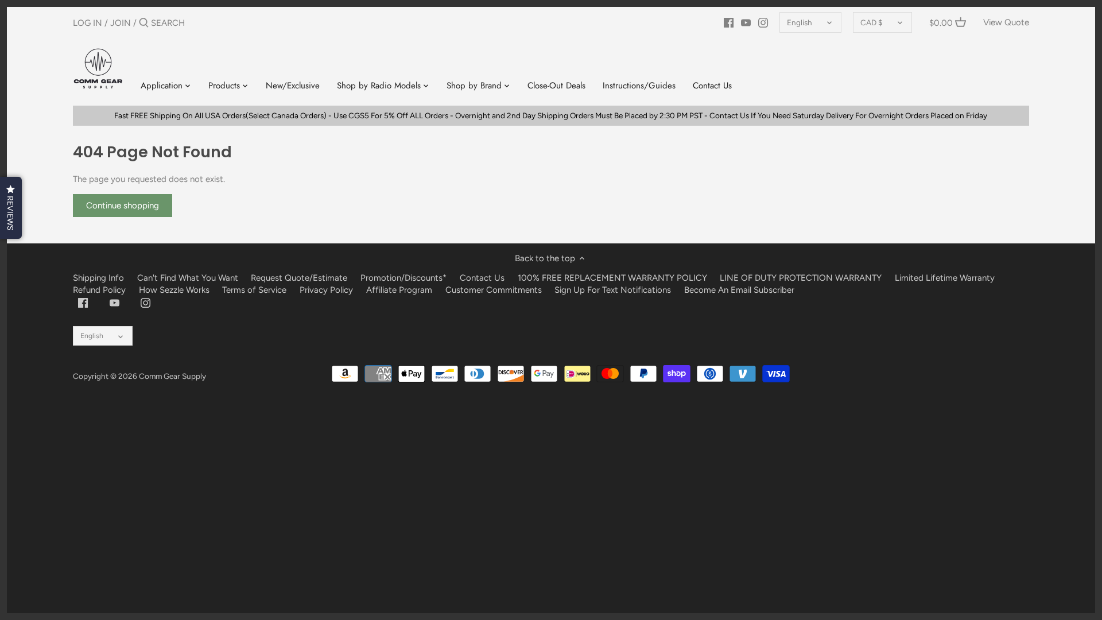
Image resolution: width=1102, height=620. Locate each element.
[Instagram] (763, 22)
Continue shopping (122, 205)
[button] (11, 208)
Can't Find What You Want (187, 278)
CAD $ (871, 22)
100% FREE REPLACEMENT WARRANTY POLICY (612, 278)
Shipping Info (98, 278)
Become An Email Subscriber (739, 290)
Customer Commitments (493, 290)
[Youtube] (746, 22)
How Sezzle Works (174, 290)
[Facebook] (729, 22)
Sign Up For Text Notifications (612, 290)
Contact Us (482, 278)
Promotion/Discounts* (403, 278)
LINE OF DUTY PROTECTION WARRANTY (801, 278)
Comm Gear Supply (172, 376)
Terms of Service (255, 290)
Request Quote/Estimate (300, 278)
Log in (87, 23)
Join (120, 23)
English (799, 22)
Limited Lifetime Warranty (945, 278)
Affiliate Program (399, 290)
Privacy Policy (326, 290)
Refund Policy (99, 290)
